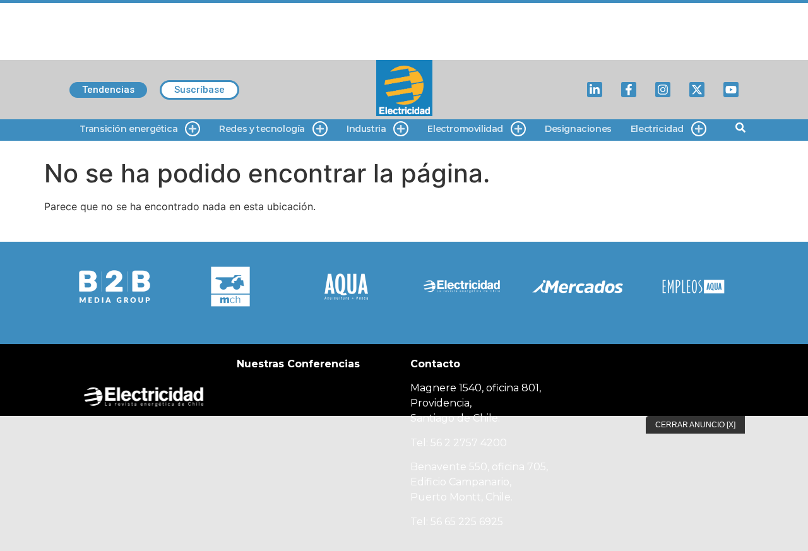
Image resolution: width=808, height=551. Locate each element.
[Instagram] (662, 89)
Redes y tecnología (262, 128)
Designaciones (578, 128)
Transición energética (129, 128)
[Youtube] (731, 89)
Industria (366, 128)
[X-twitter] (696, 89)
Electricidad (657, 128)
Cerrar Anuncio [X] (695, 424)
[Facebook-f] (628, 89)
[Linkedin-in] (594, 89)
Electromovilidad (465, 128)
